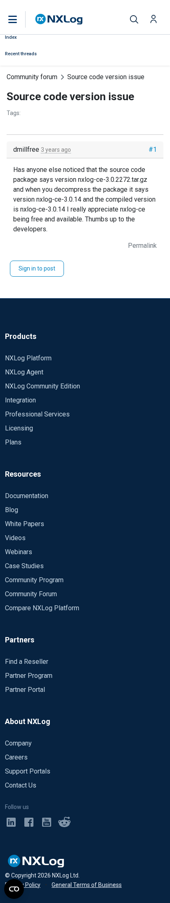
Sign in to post (37, 268)
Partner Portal (25, 690)
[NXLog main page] (59, 19)
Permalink (142, 245)
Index (11, 37)
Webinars (18, 552)
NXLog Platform (28, 358)
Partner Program (28, 676)
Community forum (32, 77)
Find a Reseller (26, 661)
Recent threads (21, 53)
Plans (13, 442)
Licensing (19, 428)
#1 (153, 149)
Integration (20, 400)
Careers (16, 757)
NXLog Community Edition (42, 386)
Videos (15, 538)
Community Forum (31, 594)
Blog (11, 510)
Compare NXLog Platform (42, 608)
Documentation (26, 496)
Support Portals (27, 771)
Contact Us (20, 785)
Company (18, 743)
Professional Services (37, 414)
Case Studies (24, 566)
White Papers (24, 524)
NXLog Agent (24, 372)
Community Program (34, 580)
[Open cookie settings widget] (14, 889)
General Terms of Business (87, 885)
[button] (21, 19)
